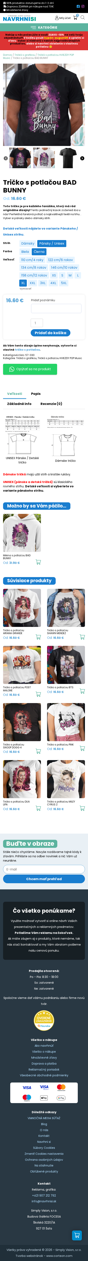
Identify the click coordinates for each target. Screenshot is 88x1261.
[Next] (82, 158)
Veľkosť (8, 259)
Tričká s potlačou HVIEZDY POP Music (38, 56)
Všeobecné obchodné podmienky (44, 1075)
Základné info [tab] (19, 403)
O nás (44, 1130)
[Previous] (5, 158)
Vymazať (25, 288)
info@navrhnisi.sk (44, 1201)
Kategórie (47, 27)
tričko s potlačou (27, 350)
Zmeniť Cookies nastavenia (44, 1154)
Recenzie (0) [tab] (51, 403)
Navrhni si (44, 1142)
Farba (7, 251)
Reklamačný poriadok (44, 1069)
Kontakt (44, 1136)
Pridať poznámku (43, 300)
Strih (6, 243)
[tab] (49, 392)
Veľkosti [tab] (14, 393)
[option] (28, 243)
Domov (7, 55)
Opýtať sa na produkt (33, 369)
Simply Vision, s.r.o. (68, 1250)
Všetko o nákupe (44, 1052)
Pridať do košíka (50, 332)
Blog (44, 1124)
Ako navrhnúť (44, 1046)
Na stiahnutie (44, 1165)
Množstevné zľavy (44, 1058)
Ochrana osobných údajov (44, 1160)
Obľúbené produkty (44, 1171)
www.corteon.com (59, 1256)
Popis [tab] (36, 393)
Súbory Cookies (44, 1148)
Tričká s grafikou (25, 55)
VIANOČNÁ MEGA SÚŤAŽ (44, 1118)
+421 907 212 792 (44, 1195)
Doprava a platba (44, 1064)
